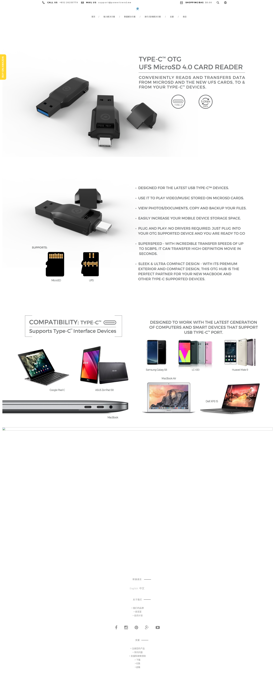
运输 (138, 667)
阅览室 (138, 611)
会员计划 (138, 615)
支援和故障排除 (138, 656)
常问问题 (138, 652)
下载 (138, 659)
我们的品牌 (138, 608)
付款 (138, 663)
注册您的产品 (138, 648)
